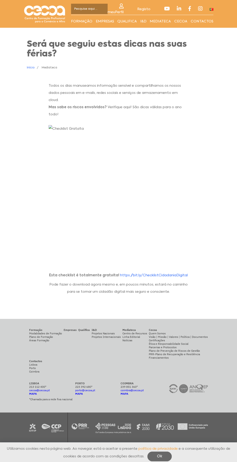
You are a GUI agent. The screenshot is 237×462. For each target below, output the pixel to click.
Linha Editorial (131, 337)
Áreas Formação (39, 340)
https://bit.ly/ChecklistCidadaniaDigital (154, 275)
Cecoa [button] (180, 21)
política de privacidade (158, 448)
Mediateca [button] (160, 21)
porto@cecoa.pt (85, 390)
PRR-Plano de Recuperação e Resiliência (174, 354)
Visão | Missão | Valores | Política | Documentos (178, 337)
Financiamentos (159, 357)
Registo (143, 9)
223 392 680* (83, 386)
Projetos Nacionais (103, 333)
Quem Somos (157, 333)
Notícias (127, 340)
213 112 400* (37, 386)
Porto (32, 368)
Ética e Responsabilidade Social (168, 343)
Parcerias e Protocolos (163, 347)
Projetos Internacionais (106, 337)
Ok (159, 456)
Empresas (105, 21)
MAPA (33, 393)
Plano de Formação (41, 337)
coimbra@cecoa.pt (132, 390)
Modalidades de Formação (45, 333)
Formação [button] (81, 21)
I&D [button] (143, 21)
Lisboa (33, 364)
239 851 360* (129, 386)
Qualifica (127, 21)
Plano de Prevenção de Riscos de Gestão (174, 350)
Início (30, 67)
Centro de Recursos (134, 333)
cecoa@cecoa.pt (39, 390)
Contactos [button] (202, 21)
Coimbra (34, 371)
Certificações (157, 340)
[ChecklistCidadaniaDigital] (118, 195)
